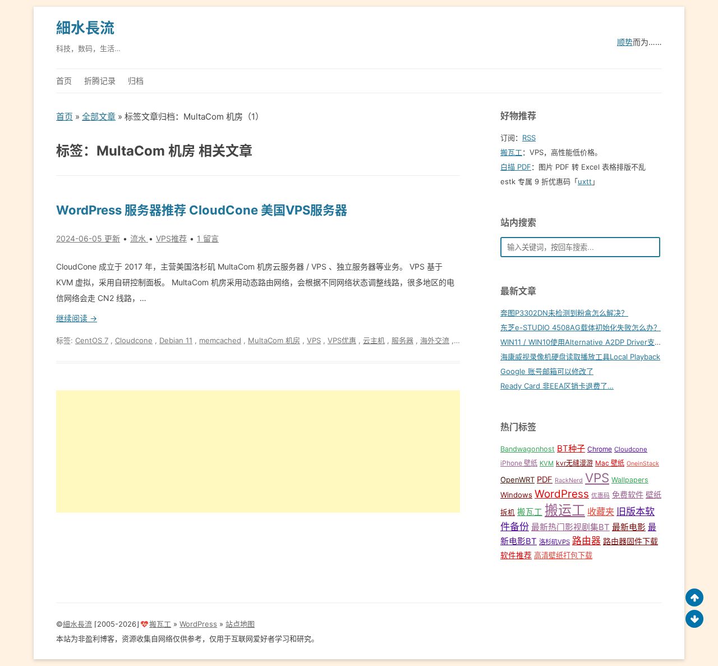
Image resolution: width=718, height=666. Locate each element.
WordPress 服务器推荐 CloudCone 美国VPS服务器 (201, 210)
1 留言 (208, 238)
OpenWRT (517, 479)
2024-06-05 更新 (88, 238)
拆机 (507, 512)
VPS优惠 (342, 340)
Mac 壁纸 (609, 463)
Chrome (599, 449)
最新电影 (629, 527)
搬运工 (565, 510)
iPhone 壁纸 (518, 463)
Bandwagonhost (527, 449)
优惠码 (600, 495)
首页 (64, 80)
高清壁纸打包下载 (563, 555)
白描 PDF (515, 166)
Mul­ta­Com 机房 (274, 340)
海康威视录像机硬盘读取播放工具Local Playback (580, 356)
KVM (547, 463)
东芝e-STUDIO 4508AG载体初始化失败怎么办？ (580, 327)
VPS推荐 (171, 238)
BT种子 (571, 448)
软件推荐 (516, 555)
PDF (545, 480)
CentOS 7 (91, 340)
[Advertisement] (258, 451)
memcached (220, 340)
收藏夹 (600, 511)
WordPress (562, 493)
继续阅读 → (76, 318)
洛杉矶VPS (554, 542)
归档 (136, 80)
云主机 (374, 340)
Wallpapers (629, 480)
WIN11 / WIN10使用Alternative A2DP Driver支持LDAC (590, 341)
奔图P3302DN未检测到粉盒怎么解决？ (564, 312)
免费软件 (627, 494)
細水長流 (85, 28)
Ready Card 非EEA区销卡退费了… (557, 385)
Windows (516, 494)
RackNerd (569, 480)
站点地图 (240, 623)
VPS (314, 340)
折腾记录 (100, 80)
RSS (529, 137)
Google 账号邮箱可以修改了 (546, 371)
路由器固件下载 (630, 541)
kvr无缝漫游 (574, 463)
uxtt (585, 181)
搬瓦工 (511, 152)
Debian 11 (175, 340)
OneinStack (643, 463)
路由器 (586, 540)
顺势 (625, 42)
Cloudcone (134, 340)
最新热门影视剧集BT (570, 527)
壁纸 (653, 494)
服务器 (402, 340)
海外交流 (434, 340)
